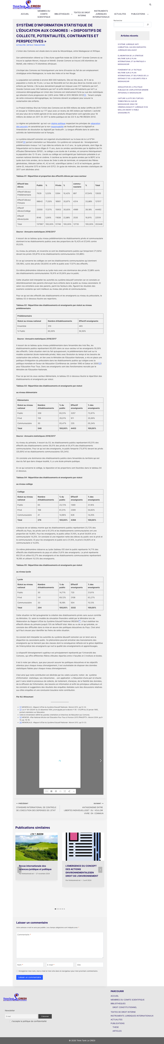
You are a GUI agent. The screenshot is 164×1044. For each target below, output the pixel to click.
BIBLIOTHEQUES (118, 1003)
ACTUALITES (120, 14)
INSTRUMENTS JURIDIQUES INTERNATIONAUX (101, 14)
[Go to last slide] (19, 870)
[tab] (55, 909)
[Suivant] (100, 870)
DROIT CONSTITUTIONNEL (125, 1007)
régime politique (58, 123)
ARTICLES (117, 1031)
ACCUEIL (25, 14)
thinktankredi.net (28, 873)
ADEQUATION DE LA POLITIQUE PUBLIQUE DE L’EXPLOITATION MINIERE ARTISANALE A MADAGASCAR (133, 90)
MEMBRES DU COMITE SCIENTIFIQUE (43, 14)
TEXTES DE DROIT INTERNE (82, 14)
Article (30, 45)
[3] (99, 363)
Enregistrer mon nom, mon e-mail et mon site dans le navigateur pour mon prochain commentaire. (58, 971)
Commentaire (24, 934)
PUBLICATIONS (118, 1023)
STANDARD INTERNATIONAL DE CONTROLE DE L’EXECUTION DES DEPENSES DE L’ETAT (36, 807)
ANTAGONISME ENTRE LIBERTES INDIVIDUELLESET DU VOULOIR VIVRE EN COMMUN (83, 809)
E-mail (50, 965)
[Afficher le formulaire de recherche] (150, 5)
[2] (24, 142)
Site (79, 965)
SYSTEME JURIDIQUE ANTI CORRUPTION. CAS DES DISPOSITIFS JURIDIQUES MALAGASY (132, 47)
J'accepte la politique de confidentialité (29, 1021)
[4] (21, 722)
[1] (85, 95)
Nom (20, 965)
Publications (39, 45)
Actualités (21, 45)
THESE (116, 1027)
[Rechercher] (148, 25)
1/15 (46, 791)
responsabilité (57, 126)
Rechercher (118, 20)
